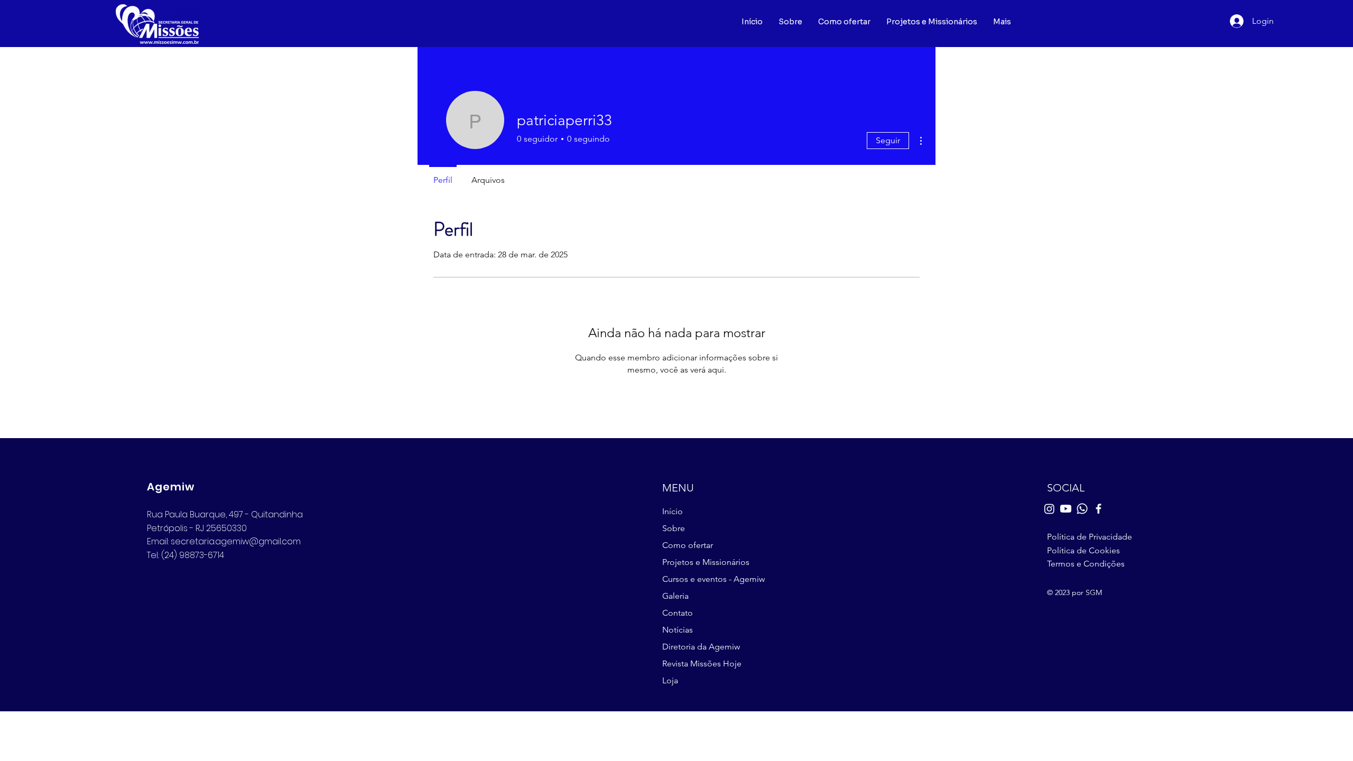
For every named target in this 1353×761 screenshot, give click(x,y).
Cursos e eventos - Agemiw (711, 579)
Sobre (673, 528)
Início (672, 511)
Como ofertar (687, 545)
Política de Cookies (1083, 550)
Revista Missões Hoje (702, 663)
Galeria (675, 596)
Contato (677, 613)
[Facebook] (1098, 508)
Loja (670, 680)
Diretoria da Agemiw (701, 647)
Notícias (677, 630)
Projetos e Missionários (705, 562)
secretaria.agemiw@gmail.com (236, 541)
